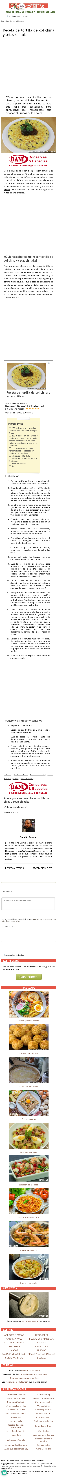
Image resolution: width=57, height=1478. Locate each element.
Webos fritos (43, 1406)
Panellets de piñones (28, 1054)
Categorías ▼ (28, 12)
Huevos (20, 21)
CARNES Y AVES (14, 1339)
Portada (4, 21)
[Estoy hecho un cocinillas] (28, 6)
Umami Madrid (43, 1414)
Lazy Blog (16, 1435)
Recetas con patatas (37, 775)
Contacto (50, 12)
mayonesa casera (30, 1321)
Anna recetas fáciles (16, 1406)
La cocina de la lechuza (43, 1435)
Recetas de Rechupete (43, 1398)
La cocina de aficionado (16, 1445)
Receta (12, 21)
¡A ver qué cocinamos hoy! (16, 1449)
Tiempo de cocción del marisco (24, 1378)
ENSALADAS (41, 1346)
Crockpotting (43, 1395)
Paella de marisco (28, 1250)
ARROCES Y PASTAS (14, 1335)
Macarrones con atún (28, 1218)
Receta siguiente (42, 868)
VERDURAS (14, 1346)
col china (7, 775)
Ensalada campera (28, 1152)
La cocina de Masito (15, 1431)
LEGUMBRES (41, 1335)
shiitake (16, 779)
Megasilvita (16, 1417)
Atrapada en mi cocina (15, 1414)
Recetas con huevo (21, 775)
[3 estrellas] (32, 408)
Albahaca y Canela (16, 1440)
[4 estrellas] (35, 408)
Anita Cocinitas (43, 1449)
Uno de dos (43, 1431)
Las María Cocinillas (16, 1395)
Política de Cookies (18, 1460)
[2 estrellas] (29, 408)
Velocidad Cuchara (16, 1398)
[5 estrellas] (38, 408)
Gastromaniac (43, 1445)
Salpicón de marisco (28, 1185)
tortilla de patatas (27, 779)
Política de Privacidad (35, 1460)
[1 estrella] (26, 408)
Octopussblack (43, 1417)
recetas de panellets (30, 1371)
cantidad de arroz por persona (32, 1374)
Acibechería (16, 1421)
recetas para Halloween (17, 1382)
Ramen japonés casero (28, 1021)
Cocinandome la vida (43, 1421)
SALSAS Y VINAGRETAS (14, 1354)
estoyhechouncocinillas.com (29, 851)
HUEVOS (41, 1350)
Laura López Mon (43, 1426)
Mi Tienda (16, 12)
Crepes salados (28, 1119)
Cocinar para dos (43, 1410)
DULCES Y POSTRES (14, 1343)
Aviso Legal (5, 1460)
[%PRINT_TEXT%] (49, 363)
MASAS (14, 1350)
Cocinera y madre (43, 1402)
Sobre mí (41, 12)
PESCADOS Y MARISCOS (41, 1339)
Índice (8, 12)
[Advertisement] (28, 65)
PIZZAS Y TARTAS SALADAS (41, 1354)
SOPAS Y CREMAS (14, 1358)
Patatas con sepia (28, 1283)
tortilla (7, 190)
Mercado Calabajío (16, 1402)
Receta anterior (14, 868)
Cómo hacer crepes (28, 1086)
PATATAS (41, 1343)
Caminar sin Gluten (16, 1410)
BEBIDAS (41, 1358)
